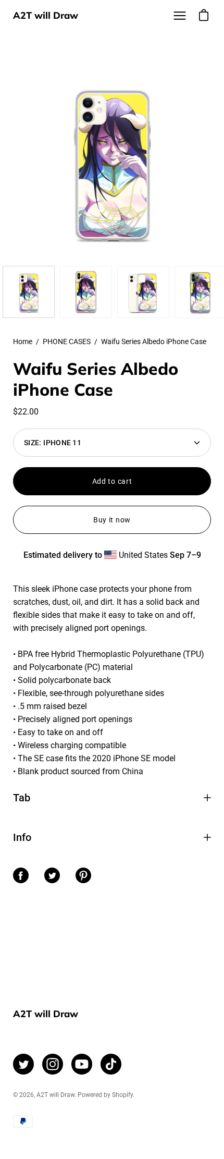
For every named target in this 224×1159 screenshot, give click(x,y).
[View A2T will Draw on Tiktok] (111, 1064)
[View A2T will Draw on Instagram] (52, 1064)
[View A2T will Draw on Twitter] (23, 1064)
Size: (52, 442)
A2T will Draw (45, 15)
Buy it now (112, 520)
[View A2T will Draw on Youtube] (81, 1064)
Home (22, 341)
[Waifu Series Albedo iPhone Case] (29, 292)
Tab (21, 797)
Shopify (122, 1095)
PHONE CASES (67, 341)
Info (22, 837)
